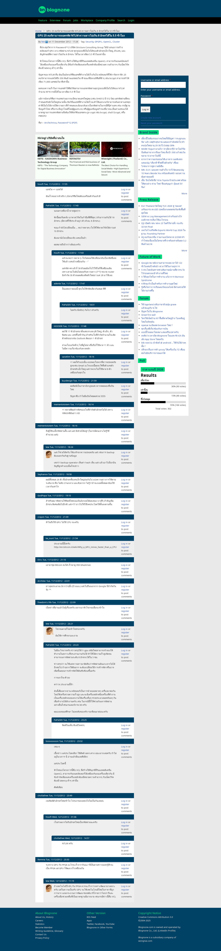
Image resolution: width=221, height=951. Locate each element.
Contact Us (40, 934)
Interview (55, 20)
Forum (67, 20)
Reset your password (151, 123)
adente (57, 283)
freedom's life (45, 602)
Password (146, 95)
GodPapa (42, 495)
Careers (39, 920)
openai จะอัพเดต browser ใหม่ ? (156, 325)
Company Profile (105, 20)
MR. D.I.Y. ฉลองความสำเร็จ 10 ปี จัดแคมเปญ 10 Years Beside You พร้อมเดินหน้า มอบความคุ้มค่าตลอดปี (163, 173)
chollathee (43, 795)
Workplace (87, 20)
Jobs (75, 20)
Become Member (44, 927)
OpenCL (107, 41)
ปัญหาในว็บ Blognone (152, 311)
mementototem (62, 404)
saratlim (66, 356)
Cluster (116, 41)
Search (121, 20)
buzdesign (67, 380)
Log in (124, 189)
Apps (89, 920)
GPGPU (98, 41)
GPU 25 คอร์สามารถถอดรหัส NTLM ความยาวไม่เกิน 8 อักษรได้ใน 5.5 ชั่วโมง (81, 35)
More (184, 193)
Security (90, 41)
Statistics (39, 924)
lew (43, 41)
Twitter (90, 924)
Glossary (58, 930)
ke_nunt (50, 538)
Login (131, 20)
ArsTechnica (50, 122)
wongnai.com (145, 940)
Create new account (151, 117)
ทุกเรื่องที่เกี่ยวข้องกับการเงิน (154, 328)
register (125, 192)
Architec (42, 580)
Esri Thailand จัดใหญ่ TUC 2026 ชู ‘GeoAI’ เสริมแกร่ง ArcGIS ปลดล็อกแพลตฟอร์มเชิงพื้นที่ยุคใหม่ (163, 209)
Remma (41, 859)
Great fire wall (148, 314)
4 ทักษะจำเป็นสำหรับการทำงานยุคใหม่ (159, 283)
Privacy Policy (42, 937)
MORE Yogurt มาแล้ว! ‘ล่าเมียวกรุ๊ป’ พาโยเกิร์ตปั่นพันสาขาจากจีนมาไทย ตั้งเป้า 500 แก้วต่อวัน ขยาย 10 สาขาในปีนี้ (163, 152)
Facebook (99, 924)
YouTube (110, 924)
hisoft (40, 184)
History (49, 917)
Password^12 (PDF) (67, 122)
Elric (40, 559)
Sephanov (43, 474)
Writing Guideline (44, 930)
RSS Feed (91, 917)
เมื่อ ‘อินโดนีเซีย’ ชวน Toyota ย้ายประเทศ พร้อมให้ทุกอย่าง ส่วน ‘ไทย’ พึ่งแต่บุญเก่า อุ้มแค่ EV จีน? (163, 184)
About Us (40, 917)
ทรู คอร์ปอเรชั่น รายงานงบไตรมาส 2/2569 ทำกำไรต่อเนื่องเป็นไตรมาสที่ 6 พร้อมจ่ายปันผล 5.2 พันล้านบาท (163, 240)
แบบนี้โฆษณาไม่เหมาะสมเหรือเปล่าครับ (160, 332)
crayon (41, 516)
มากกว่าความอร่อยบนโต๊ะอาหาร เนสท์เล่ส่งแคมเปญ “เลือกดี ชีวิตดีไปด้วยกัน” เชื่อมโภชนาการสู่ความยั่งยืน (161, 163)
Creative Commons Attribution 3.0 (155, 917)
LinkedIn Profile (166, 930)
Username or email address (155, 80)
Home (38, 31)
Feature (42, 20)
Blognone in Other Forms (100, 927)
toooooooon (52, 741)
